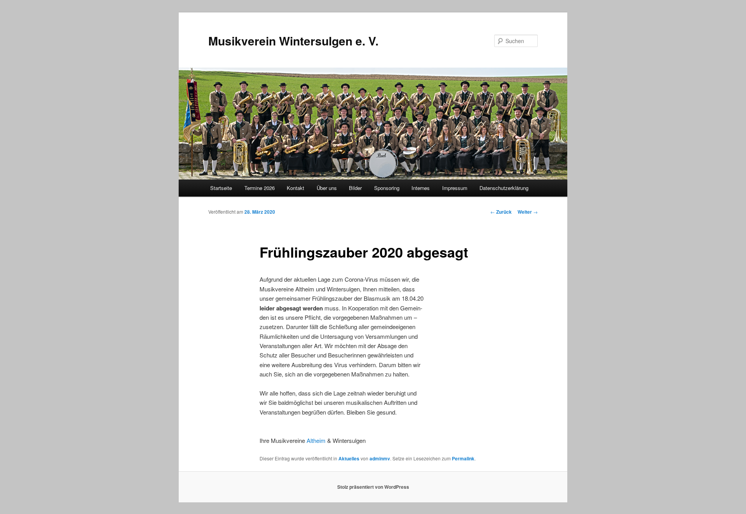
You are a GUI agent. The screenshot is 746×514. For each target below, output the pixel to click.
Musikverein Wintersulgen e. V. (293, 40)
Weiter (528, 211)
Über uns (327, 188)
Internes (420, 188)
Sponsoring (386, 188)
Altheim (316, 440)
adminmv (380, 458)
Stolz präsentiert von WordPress (373, 486)
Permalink (463, 458)
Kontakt (295, 188)
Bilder (355, 188)
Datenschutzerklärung (503, 188)
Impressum (454, 188)
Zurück (501, 211)
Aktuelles (348, 458)
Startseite (221, 188)
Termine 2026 (259, 188)
